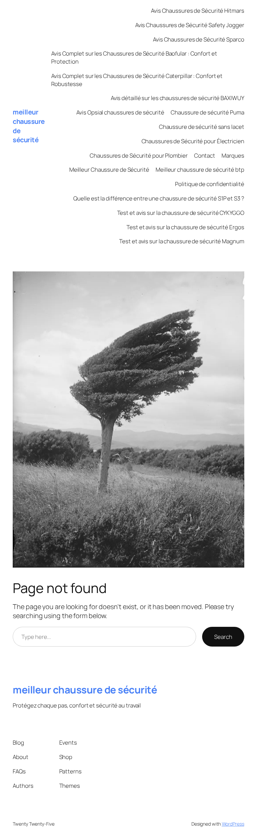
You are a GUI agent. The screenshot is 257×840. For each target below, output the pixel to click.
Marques (233, 155)
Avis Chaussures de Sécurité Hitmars (197, 10)
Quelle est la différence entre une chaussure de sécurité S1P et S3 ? (158, 198)
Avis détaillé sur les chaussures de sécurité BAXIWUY (177, 98)
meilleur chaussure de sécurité (85, 689)
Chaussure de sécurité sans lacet (201, 127)
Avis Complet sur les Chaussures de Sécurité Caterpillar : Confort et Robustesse (137, 80)
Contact (204, 155)
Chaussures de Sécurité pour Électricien (193, 141)
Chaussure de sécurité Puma (207, 112)
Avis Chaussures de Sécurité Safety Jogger (189, 25)
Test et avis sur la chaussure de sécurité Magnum (181, 241)
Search (223, 637)
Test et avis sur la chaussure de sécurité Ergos (185, 227)
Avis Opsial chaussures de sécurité (120, 112)
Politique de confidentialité (209, 184)
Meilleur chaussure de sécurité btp (200, 169)
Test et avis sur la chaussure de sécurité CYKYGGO (180, 213)
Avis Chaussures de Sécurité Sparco (198, 39)
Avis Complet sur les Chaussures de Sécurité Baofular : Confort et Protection (134, 57)
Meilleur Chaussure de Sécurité (109, 169)
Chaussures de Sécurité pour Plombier (138, 155)
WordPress (233, 824)
